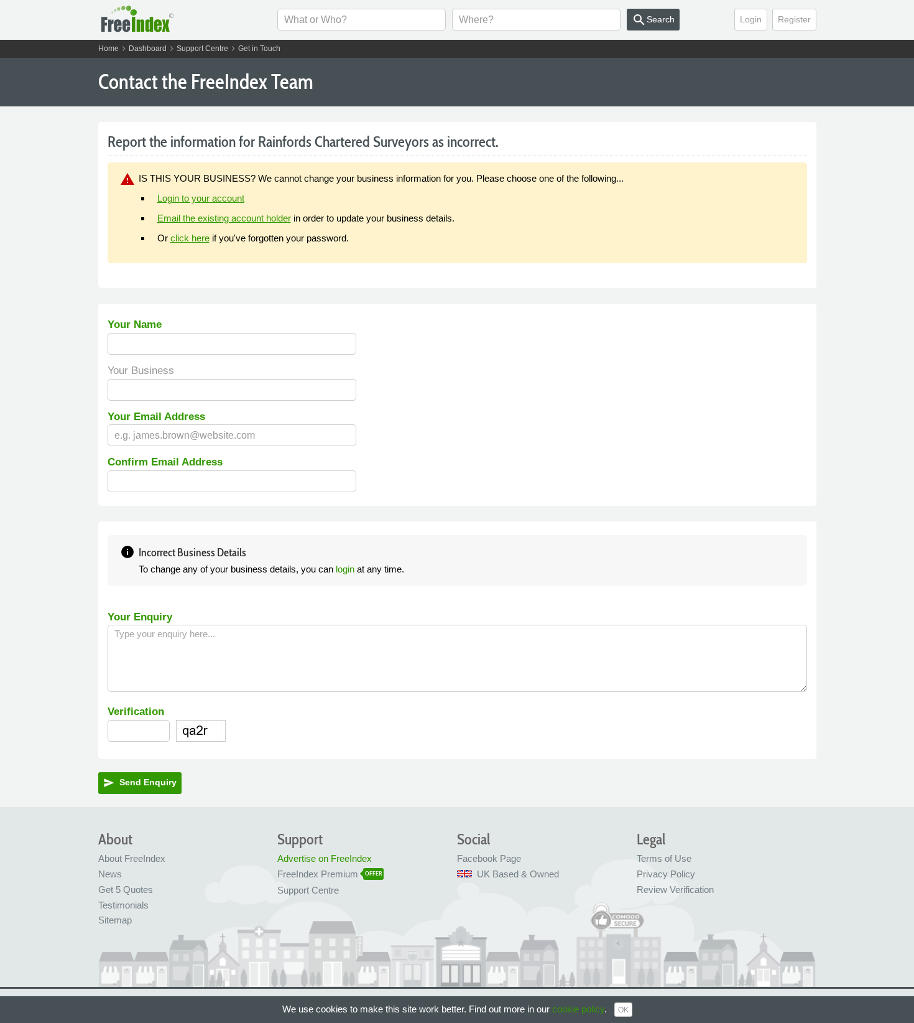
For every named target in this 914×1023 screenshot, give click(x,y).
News (110, 874)
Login (751, 19)
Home (108, 48)
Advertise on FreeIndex (324, 858)
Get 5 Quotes (125, 889)
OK (623, 1010)
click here (190, 238)
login (345, 569)
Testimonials (123, 905)
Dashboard (148, 48)
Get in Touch (259, 48)
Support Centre (202, 48)
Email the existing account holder (224, 218)
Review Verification (675, 889)
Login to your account (200, 198)
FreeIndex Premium (317, 874)
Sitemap (115, 920)
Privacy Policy (666, 874)
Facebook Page (489, 858)
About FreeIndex (131, 858)
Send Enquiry (140, 782)
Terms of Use (664, 858)
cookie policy (578, 1009)
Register (794, 19)
